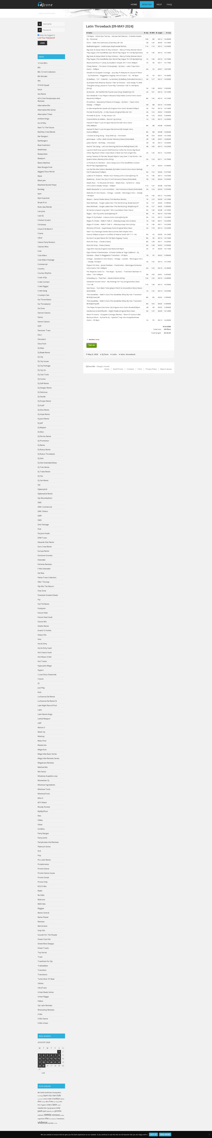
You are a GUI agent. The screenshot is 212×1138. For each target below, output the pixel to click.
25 (43, 1066)
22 (59, 1062)
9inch (40, 89)
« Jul (43, 1073)
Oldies (40, 820)
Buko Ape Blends (45, 207)
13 (51, 1058)
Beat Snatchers (44, 145)
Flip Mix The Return (46, 586)
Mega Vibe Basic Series (47, 754)
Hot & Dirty (42, 643)
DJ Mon (41, 432)
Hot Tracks (42, 661)
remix (47, 1114)
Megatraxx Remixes (46, 763)
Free (51, 1101)
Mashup (41, 736)
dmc (40, 1101)
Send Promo (118, 369)
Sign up (91, 345)
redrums (41, 1115)
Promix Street (43, 877)
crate (49, 1099)
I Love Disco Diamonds (47, 674)
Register (147, 4)
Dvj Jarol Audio (44, 533)
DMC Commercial (45, 507)
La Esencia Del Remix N (47, 701)
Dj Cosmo (42, 379)
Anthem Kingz (43, 118)
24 (40, 1066)
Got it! (153, 1134)
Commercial (42, 264)
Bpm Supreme (43, 198)
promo (58, 1110)
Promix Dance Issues (46, 873)
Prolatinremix (43, 864)
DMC (40, 502)
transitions (60, 1118)
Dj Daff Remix (43, 383)
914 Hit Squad (43, 85)
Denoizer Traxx (44, 330)
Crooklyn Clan (43, 295)
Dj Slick (41, 458)
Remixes (41, 921)
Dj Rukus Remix (44, 449)
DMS (40, 520)
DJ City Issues (43, 361)
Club (39, 251)
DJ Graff (41, 405)
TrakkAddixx (43, 966)
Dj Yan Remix (43, 480)
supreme (41, 1118)
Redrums (41, 899)
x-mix (55, 1123)
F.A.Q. (169, 4)
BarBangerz (43, 141)
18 (43, 1062)
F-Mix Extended (44, 568)
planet (49, 1111)
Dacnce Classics (44, 313)
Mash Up (41, 732)
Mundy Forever (44, 807)
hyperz (44, 1105)
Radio (40, 891)
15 (59, 1058)
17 (40, 1062)
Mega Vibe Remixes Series (48, 758)
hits (61, 1101)
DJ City (40, 357)
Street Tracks (43, 948)
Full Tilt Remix (43, 604)
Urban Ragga (43, 996)
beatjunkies (57, 1092)
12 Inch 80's (42, 63)
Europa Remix (43, 551)
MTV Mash (42, 802)
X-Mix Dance (43, 1018)
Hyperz (41, 670)
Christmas (42, 224)
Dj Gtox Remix (43, 410)
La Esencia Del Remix (46, 696)
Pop (39, 855)
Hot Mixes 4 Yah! (44, 657)
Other (40, 824)
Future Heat (43, 613)
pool (52, 1111)
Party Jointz (42, 838)
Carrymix (41, 211)
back (42, 1092)
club (58, 1095)
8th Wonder (42, 76)
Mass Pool (42, 741)
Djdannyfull (42, 489)
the (47, 1118)
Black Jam (42, 180)
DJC (39, 485)
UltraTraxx (42, 988)
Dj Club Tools (43, 374)
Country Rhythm (44, 273)
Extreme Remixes (45, 564)
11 (43, 1058)
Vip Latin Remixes (45, 1005)
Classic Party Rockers (46, 242)
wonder (51, 1123)
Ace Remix (42, 94)
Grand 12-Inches (44, 630)
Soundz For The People (47, 935)
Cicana (40, 233)
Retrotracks (42, 926)
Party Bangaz (43, 833)
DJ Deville (41, 396)
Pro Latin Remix (44, 860)
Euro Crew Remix (45, 546)
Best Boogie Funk (45, 167)
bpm (39, 193)
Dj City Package (44, 366)
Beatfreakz (42, 149)
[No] (209, 1134)
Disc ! (40, 335)
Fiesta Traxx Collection (47, 577)
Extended (41, 560)
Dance (40, 317)
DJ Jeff (40, 423)
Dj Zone (105, 354)
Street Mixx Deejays (46, 943)
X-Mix (40, 1014)
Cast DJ (41, 216)
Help (159, 4)
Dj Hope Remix (44, 414)
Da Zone (41, 308)
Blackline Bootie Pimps (47, 185)
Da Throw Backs (44, 299)
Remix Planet (43, 917)
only (58, 1107)
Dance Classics (44, 321)
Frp (39, 599)
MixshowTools (44, 793)
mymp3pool (51, 1108)
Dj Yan (40, 476)
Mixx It (40, 798)
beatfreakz (48, 1092)
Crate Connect (43, 282)
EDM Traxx (42, 538)
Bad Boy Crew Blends (46, 132)
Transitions (42, 974)
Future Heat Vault (45, 617)
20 (51, 1062)
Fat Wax (41, 573)
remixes (56, 1114)
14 (55, 1058)
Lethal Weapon (44, 718)
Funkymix (41, 608)
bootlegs (40, 1096)
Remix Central (43, 913)
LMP (39, 723)
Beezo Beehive (44, 163)
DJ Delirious (42, 392)
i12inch (41, 679)
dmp (43, 1101)
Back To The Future (46, 127)
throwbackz (52, 1119)
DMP (40, 516)
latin (54, 1104)
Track (40, 957)
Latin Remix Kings (45, 714)
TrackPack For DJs (45, 961)
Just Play (41, 688)
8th (39, 1092)
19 (47, 1062)
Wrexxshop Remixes (46, 1010)
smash (62, 1115)
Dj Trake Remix (44, 471)
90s (39, 81)
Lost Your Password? (46, 38)
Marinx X (41, 727)
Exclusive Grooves (45, 555)
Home (134, 4)
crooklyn (56, 1098)
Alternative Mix (44, 105)
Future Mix (42, 621)
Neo (39, 816)
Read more (165, 1134)
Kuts (39, 692)
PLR (39, 851)
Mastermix (42, 745)
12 (47, 1058)
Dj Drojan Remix (44, 401)
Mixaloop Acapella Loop (47, 776)
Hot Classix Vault (45, 652)
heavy (57, 1101)
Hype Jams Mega (45, 666)
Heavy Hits (42, 635)
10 (40, 1058)
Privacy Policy (151, 369)
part (44, 1111)
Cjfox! (40, 238)
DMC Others (43, 511)
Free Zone (42, 591)
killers (49, 1105)
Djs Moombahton (45, 498)
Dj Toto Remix (43, 467)
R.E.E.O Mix (42, 886)
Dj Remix (41, 445)
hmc (39, 1105)
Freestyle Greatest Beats (48, 595)
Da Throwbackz (44, 304)
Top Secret (42, 952)
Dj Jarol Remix (43, 418)
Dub (39, 529)
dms (47, 1101)
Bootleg (41, 189)
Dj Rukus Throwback (46, 454)
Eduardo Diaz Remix (46, 542)
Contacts (130, 369)
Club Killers (42, 255)
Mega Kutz (42, 749)
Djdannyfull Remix (45, 493)
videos (43, 1122)
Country (41, 268)
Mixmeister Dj (43, 780)
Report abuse (166, 369)
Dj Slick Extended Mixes (47, 463)
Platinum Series (44, 846)
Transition (42, 970)
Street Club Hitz (44, 939)
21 (55, 1062)
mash (59, 1105)
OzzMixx (41, 829)
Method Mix (43, 767)
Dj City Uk (42, 370)
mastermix (42, 1108)
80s (39, 67)
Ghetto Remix (43, 626)
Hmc (39, 639)
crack (45, 1099)
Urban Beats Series (46, 992)
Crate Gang (42, 291)
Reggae (41, 908)
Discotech (42, 339)
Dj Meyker (42, 427)
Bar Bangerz (43, 136)
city (50, 1095)
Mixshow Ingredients (46, 785)
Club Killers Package (46, 260)
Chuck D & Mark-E (45, 229)
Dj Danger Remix (45, 388)
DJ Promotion (43, 441)
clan (54, 1095)
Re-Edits (41, 895)
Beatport (41, 158)
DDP (39, 326)
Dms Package (43, 524)
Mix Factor (42, 771)
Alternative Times (45, 114)
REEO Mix (41, 904)
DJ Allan (41, 348)
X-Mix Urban (43, 1023)
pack (40, 1110)
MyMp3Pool (43, 811)
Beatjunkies (42, 154)
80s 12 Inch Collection (47, 72)
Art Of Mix (42, 123)
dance (62, 1099)
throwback (130, 354)
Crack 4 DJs (42, 277)
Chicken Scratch (44, 220)
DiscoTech (42, 343)
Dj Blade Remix (44, 352)
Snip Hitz (41, 930)
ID (39, 683)
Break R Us (42, 202)
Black (40, 176)
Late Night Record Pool (47, 705)
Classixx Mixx (43, 246)
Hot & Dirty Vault (45, 648)
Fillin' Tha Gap (43, 582)
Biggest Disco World (46, 171)
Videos (40, 1001)
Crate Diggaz (43, 286)
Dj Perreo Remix (44, 436)
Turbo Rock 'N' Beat (46, 979)
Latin (40, 710)
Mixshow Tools (44, 789)
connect (40, 1099)
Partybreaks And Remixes (48, 842)
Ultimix (40, 983)
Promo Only (42, 882)
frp (54, 1101)
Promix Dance (43, 868)
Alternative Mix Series (47, 110)
